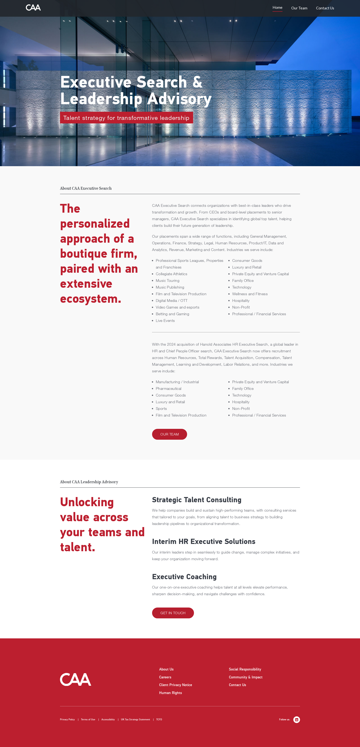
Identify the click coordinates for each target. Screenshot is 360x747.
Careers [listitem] (165, 677)
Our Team (299, 8)
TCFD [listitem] (159, 719)
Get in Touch (172, 613)
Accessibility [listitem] (108, 719)
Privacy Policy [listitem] (67, 719)
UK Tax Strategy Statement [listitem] (135, 719)
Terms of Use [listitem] (88, 719)
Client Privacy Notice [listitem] (175, 685)
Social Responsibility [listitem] (245, 669)
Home (277, 7)
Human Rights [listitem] (170, 693)
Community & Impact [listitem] (245, 677)
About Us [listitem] (166, 669)
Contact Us (325, 8)
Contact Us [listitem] (237, 685)
